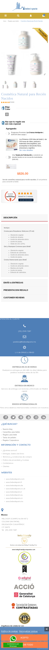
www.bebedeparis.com (15, 479)
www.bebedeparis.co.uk (15, 489)
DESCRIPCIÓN (10, 217)
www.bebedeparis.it (14, 492)
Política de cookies (9, 631)
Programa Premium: (27, 134)
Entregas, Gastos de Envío (13, 454)
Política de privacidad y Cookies (16, 460)
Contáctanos (8, 463)
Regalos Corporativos (11, 440)
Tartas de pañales (9, 438)
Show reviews (26, 200)
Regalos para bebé (10, 435)
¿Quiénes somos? (10, 450)
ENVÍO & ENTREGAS (13, 283)
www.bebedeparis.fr (14, 482)
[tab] (24, 218)
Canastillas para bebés (11, 432)
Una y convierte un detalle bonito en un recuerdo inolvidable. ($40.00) (27, 157)
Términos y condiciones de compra (17, 457)
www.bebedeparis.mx (14, 501)
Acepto (24, 637)
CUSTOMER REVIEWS (14, 297)
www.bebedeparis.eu (14, 495)
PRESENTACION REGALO (16, 290)
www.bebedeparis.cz (14, 498)
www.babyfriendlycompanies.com (23, 549)
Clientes (6, 466)
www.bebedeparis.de (14, 485)
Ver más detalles (26, 150)
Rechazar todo (24, 644)
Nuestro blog (7, 429)
